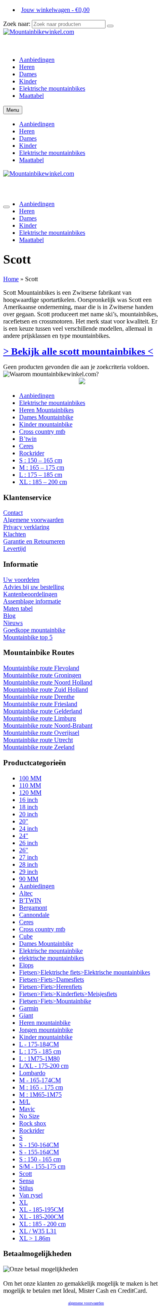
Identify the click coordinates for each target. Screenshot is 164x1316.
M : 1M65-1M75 (40, 1094)
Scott (25, 1173)
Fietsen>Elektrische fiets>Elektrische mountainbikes (84, 972)
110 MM (30, 785)
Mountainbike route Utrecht (38, 739)
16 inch (28, 799)
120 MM (30, 792)
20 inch (28, 814)
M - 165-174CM (40, 1080)
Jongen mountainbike (46, 1029)
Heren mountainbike (44, 1022)
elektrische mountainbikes (51, 958)
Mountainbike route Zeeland (38, 747)
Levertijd (14, 548)
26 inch (28, 843)
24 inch (28, 828)
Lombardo (32, 1073)
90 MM (28, 878)
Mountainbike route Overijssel (41, 732)
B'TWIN (30, 900)
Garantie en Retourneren (34, 541)
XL (23, 1202)
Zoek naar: (16, 23)
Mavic (27, 1109)
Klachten (14, 534)
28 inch (28, 864)
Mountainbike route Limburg (39, 718)
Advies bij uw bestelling (33, 587)
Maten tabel (18, 608)
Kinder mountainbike (45, 1037)
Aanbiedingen (37, 886)
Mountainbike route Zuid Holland (45, 689)
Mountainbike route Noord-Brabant (47, 725)
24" (23, 835)
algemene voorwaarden (86, 1303)
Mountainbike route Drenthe (38, 696)
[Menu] (6, 207)
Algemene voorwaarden (33, 519)
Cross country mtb (42, 929)
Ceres (26, 922)
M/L (24, 1101)
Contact (13, 512)
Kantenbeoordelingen (30, 594)
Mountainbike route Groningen (42, 675)
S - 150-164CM (39, 1144)
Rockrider (31, 1130)
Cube (26, 936)
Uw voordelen (21, 579)
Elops (26, 965)
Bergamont (33, 907)
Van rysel (31, 1195)
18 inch (28, 807)
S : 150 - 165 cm (40, 1159)
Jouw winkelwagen (55, 9)
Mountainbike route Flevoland (41, 668)
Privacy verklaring (26, 527)
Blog (9, 615)
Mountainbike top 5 (28, 637)
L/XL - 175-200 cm (43, 1065)
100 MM (30, 778)
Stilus (26, 1188)
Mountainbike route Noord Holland (47, 682)
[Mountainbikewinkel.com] (82, 39)
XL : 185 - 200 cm (42, 1224)
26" (23, 850)
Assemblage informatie (32, 601)
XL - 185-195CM (41, 1209)
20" (23, 821)
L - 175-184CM (39, 1044)
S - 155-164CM (39, 1152)
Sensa (26, 1180)
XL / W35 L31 (38, 1231)
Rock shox (32, 1123)
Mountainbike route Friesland (40, 704)
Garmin (28, 1008)
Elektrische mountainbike (51, 950)
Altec (26, 893)
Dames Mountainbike (46, 943)
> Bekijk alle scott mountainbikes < (78, 351)
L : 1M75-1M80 (39, 1058)
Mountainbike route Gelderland (42, 711)
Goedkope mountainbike (34, 630)
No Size (29, 1116)
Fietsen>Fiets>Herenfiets (50, 986)
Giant (26, 1015)
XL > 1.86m (34, 1238)
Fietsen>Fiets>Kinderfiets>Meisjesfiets (68, 993)
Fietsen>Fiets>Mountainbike (55, 1001)
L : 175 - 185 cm (40, 1051)
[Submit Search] (110, 26)
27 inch (28, 857)
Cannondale (34, 914)
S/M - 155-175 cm (42, 1166)
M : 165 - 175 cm (41, 1087)
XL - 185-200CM (41, 1216)
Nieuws (13, 622)
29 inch (28, 871)
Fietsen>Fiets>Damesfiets (51, 979)
